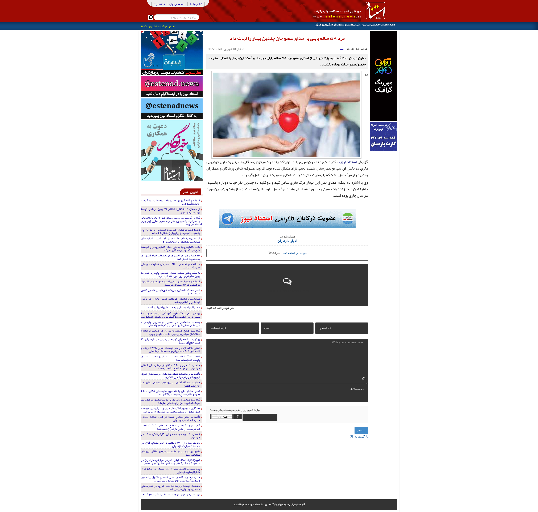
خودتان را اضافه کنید (295, 253)
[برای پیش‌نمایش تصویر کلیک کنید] (286, 114)
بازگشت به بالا (359, 436)
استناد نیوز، (348, 162)
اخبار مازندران (287, 240)
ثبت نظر (361, 430)
